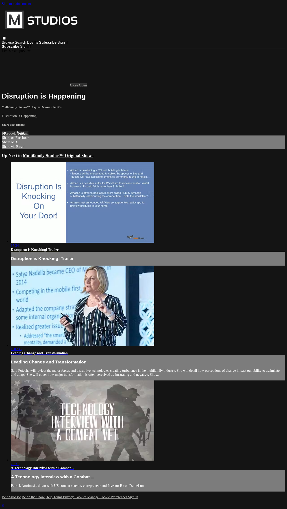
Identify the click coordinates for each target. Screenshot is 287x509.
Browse (8, 42)
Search (21, 42)
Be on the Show (33, 497)
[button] (4, 38)
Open (83, 85)
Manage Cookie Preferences (107, 497)
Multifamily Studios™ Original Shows (26, 107)
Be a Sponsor (11, 497)
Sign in (63, 42)
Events (32, 42)
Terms (58, 497)
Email (24, 133)
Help (49, 497)
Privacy (69, 497)
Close (74, 85)
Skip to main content (16, 4)
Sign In (25, 46)
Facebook (9, 133)
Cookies (81, 497)
